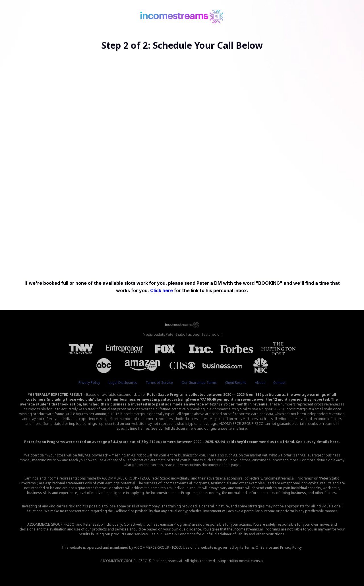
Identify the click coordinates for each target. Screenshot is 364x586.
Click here (162, 290)
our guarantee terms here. (226, 428)
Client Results (235, 382)
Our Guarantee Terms (199, 382)
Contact (279, 382)
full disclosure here (181, 428)
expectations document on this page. (210, 464)
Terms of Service (159, 382)
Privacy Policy (89, 382)
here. (335, 441)
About (260, 382)
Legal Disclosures (123, 382)
